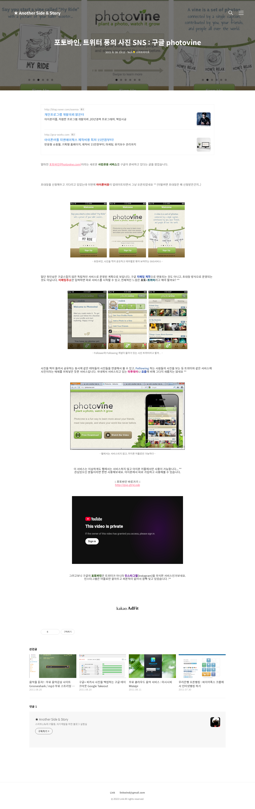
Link (112, 792)
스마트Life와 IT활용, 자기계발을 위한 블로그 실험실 (61, 724)
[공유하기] (51, 631)
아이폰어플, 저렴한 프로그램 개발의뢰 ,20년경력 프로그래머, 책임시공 (85, 119)
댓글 (33, 706)
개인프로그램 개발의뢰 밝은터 (64, 114)
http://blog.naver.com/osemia (61, 109)
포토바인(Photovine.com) (65, 164)
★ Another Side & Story (31, 12)
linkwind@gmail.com (132, 792)
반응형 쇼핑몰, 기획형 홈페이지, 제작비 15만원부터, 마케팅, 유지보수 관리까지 (90, 144)
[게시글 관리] (56, 631)
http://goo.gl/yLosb (127, 485)
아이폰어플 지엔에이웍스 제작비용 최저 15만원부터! (79, 140)
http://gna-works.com (56, 134)
